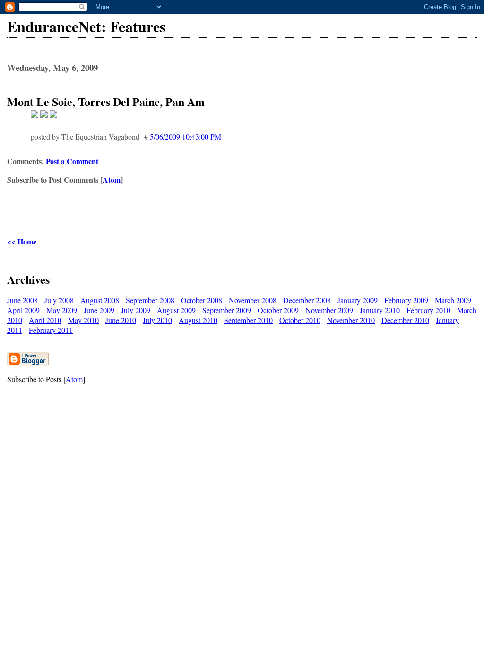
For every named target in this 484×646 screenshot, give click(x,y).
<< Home (21, 241)
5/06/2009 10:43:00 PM (185, 136)
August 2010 (198, 320)
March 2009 (453, 300)
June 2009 (99, 310)
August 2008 (99, 300)
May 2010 (83, 320)
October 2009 (278, 310)
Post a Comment (72, 161)
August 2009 (176, 310)
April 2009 (23, 310)
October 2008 (201, 300)
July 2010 (157, 320)
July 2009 (135, 310)
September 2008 (150, 300)
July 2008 (59, 300)
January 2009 (357, 300)
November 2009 (329, 310)
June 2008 (22, 300)
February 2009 (406, 300)
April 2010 (45, 320)
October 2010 (299, 320)
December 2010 (405, 320)
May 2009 (61, 310)
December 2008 (307, 300)
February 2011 (51, 330)
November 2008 (253, 300)
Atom (112, 179)
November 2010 (351, 320)
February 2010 (428, 310)
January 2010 (380, 310)
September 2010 (248, 320)
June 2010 (120, 320)
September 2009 (226, 310)
